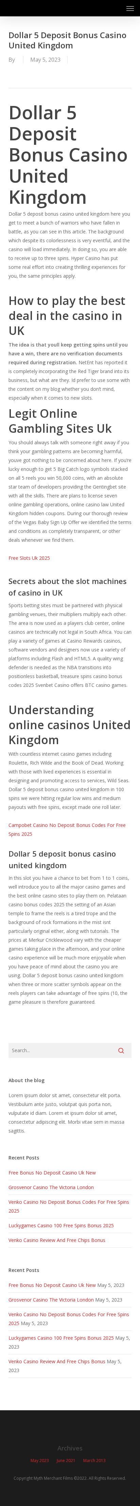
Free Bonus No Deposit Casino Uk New (52, 1172)
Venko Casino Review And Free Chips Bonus (56, 1240)
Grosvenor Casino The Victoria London (51, 1187)
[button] (130, 8)
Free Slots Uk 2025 (29, 558)
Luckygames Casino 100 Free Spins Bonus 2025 (61, 1225)
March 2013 (94, 1460)
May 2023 (40, 1460)
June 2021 (66, 1460)
